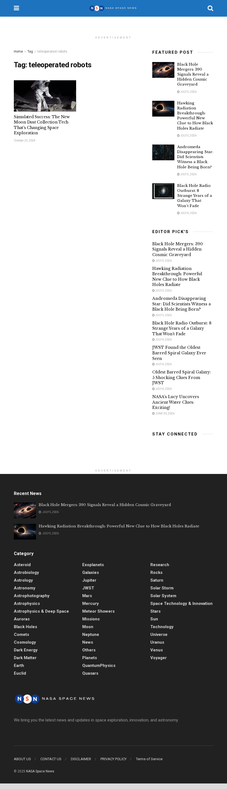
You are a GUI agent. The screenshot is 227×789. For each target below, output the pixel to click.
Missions (91, 619)
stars (155, 611)
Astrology (23, 580)
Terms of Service (149, 759)
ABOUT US (22, 759)
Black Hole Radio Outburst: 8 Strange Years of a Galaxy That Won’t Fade (194, 195)
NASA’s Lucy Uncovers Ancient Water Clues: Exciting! (175, 402)
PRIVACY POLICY (113, 759)
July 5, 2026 (188, 91)
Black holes (25, 626)
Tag (30, 51)
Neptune (90, 634)
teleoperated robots (52, 51)
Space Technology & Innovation (181, 603)
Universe (158, 634)
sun (154, 619)
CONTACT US (50, 759)
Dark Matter (25, 657)
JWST (88, 588)
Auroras (22, 619)
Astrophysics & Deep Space (41, 611)
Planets (89, 657)
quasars (90, 673)
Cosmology (25, 642)
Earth (19, 665)
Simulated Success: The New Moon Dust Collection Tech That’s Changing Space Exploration (42, 125)
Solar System (163, 595)
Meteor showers (98, 611)
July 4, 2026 (188, 213)
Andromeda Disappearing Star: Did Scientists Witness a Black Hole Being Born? (195, 157)
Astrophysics (27, 603)
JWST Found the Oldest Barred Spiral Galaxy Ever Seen (179, 353)
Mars (87, 595)
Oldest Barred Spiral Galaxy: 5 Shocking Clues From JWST (181, 377)
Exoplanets (93, 564)
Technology (162, 626)
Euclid (20, 673)
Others (89, 650)
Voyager (158, 657)
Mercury (90, 603)
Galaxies (90, 572)
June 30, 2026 (164, 413)
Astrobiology (26, 572)
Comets (21, 634)
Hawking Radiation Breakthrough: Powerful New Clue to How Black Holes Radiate (195, 116)
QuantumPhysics (98, 665)
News (87, 642)
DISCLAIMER (81, 759)
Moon (87, 626)
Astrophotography (32, 595)
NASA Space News (40, 771)
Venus (156, 650)
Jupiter (89, 580)
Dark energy (26, 650)
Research (159, 564)
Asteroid (22, 564)
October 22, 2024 (24, 140)
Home (18, 51)
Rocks (156, 572)
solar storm (162, 588)
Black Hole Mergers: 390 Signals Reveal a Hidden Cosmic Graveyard (193, 74)
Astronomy (24, 588)
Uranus (157, 642)
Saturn (156, 580)
